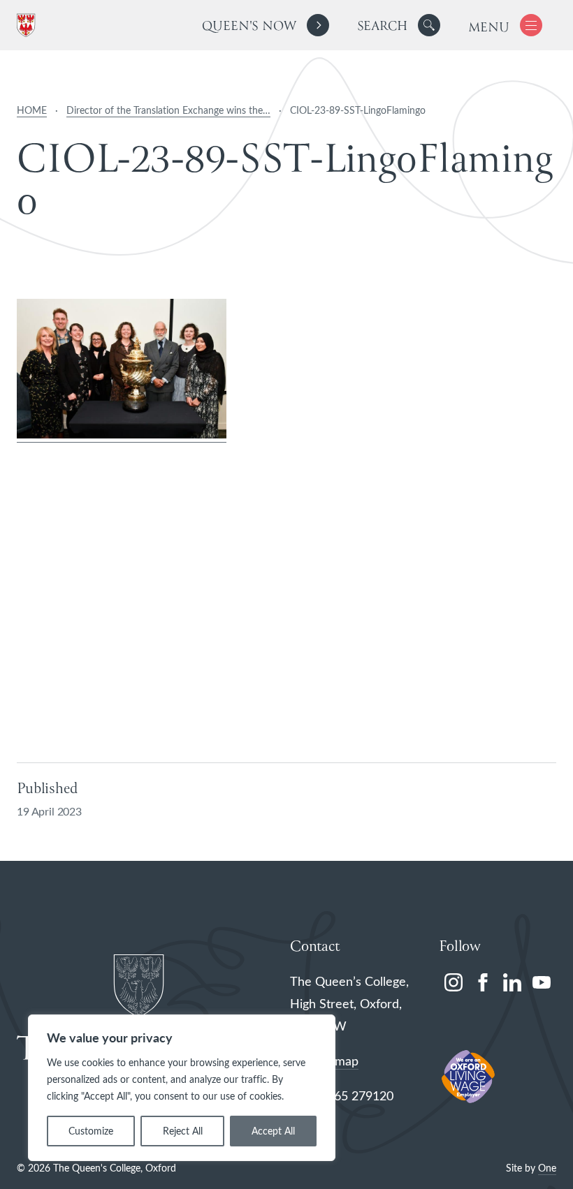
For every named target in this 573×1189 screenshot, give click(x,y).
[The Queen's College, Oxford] (29, 25)
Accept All (273, 1130)
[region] (181, 1087)
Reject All (183, 1130)
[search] (398, 25)
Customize (90, 1130)
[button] (429, 25)
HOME (32, 110)
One (547, 1167)
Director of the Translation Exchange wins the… (168, 110)
